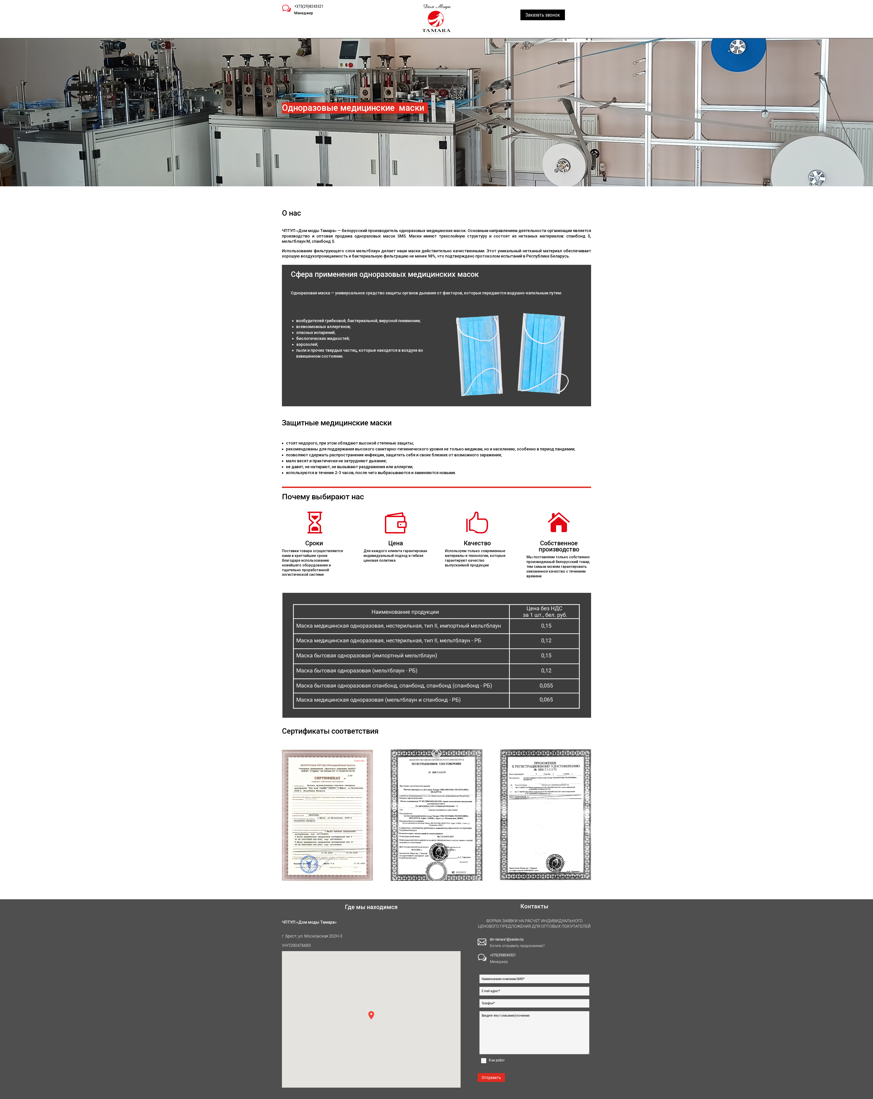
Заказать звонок (542, 15)
